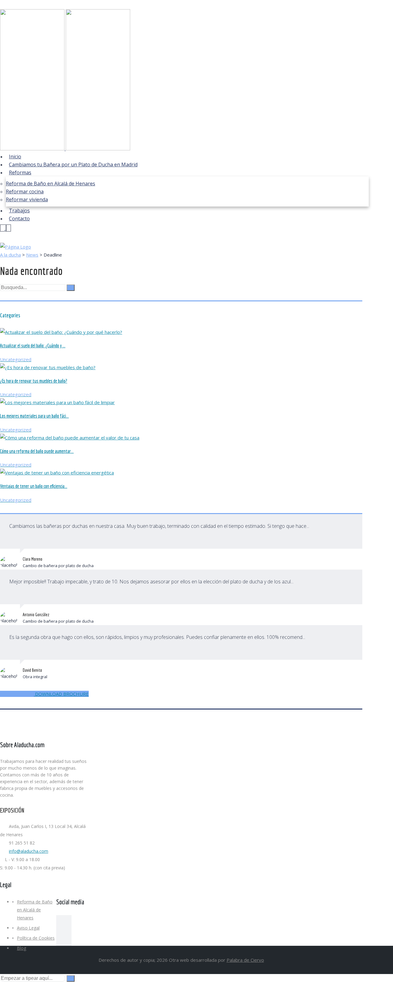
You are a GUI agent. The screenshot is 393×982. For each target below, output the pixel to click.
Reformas (20, 172)
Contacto (19, 218)
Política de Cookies (36, 938)
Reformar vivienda (27, 199)
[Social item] (64, 922)
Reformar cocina (25, 191)
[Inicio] (15, 247)
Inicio (15, 156)
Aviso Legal (28, 928)
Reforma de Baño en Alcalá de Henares (50, 183)
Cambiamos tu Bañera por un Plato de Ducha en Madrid (73, 164)
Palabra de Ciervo (245, 960)
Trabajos (19, 210)
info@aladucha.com (28, 851)
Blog (21, 948)
